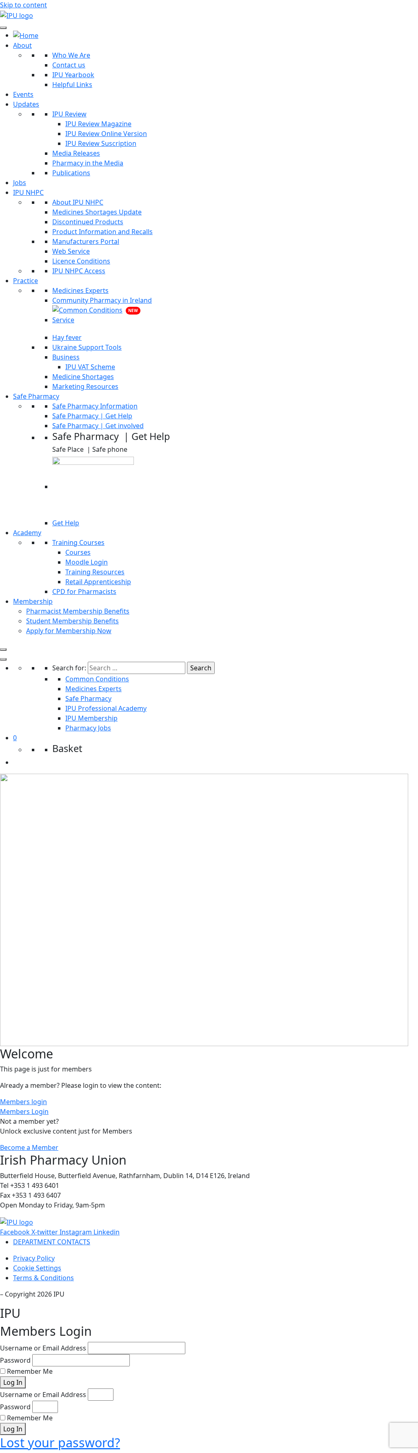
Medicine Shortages (83, 376)
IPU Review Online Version (106, 133)
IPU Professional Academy (106, 708)
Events (23, 94)
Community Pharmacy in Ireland (102, 300)
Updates (26, 104)
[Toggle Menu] (3, 28)
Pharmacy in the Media (87, 162)
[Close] (3, 649)
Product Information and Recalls (102, 231)
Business (66, 357)
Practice (25, 280)
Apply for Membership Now (68, 630)
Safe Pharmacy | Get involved (98, 425)
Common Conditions (97, 678)
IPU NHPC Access (78, 270)
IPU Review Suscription (100, 143)
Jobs (19, 182)
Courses (78, 552)
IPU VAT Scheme (90, 366)
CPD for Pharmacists (84, 591)
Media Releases (76, 153)
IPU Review (69, 113)
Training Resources (95, 571)
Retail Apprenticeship (98, 581)
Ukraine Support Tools (87, 347)
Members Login (24, 1111)
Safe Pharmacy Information (95, 406)
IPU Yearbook (73, 74)
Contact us (68, 64)
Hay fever (67, 337)
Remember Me (29, 1371)
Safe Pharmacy (36, 396)
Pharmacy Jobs (88, 727)
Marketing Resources (85, 386)
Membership (33, 601)
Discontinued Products (87, 221)
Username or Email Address (43, 1348)
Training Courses (78, 542)
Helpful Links (72, 84)
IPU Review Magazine (98, 123)
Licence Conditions (81, 261)
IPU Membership (91, 718)
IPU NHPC (28, 192)
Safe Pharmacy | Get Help (92, 415)
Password (15, 1360)
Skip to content (23, 4)
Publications (71, 172)
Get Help (65, 522)
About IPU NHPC (77, 202)
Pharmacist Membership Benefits (77, 611)
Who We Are (71, 55)
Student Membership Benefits (72, 620)
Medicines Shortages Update (97, 212)
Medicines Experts (80, 290)
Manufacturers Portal (85, 241)
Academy (27, 532)
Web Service (71, 251)
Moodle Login (86, 562)
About (22, 45)
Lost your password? (60, 1442)
